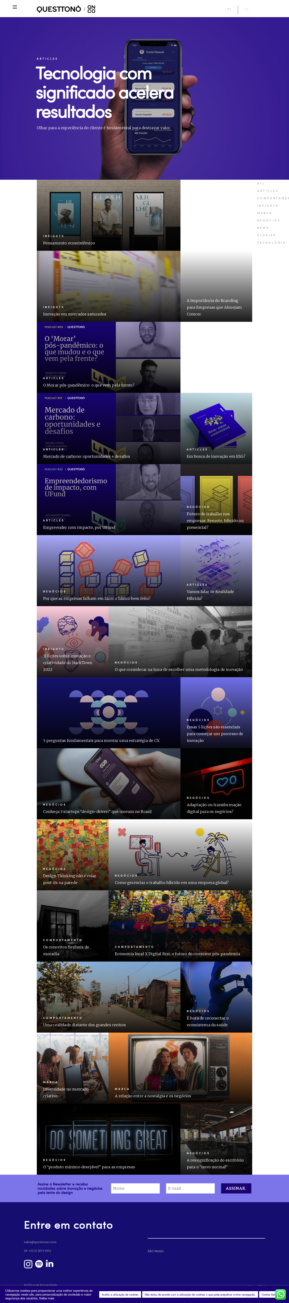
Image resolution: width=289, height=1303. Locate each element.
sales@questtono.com (40, 1242)
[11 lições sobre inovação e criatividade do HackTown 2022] (73, 641)
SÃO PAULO (156, 1251)
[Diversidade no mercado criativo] (73, 1068)
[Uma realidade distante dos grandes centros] (108, 997)
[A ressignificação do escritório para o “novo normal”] (216, 1139)
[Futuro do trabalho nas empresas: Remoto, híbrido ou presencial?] (216, 499)
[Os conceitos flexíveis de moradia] (73, 925)
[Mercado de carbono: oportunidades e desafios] (108, 428)
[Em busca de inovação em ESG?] (216, 428)
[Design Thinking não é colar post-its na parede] (73, 854)
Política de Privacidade (40, 1285)
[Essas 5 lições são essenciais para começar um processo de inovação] (216, 712)
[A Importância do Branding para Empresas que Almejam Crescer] (216, 286)
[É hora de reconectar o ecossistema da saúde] (216, 997)
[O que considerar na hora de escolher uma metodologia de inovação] (180, 641)
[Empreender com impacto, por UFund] (108, 499)
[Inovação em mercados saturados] (108, 286)
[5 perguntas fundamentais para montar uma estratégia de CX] (108, 712)
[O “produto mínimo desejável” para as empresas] (108, 1139)
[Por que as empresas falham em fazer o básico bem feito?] (108, 570)
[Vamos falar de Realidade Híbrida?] (216, 570)
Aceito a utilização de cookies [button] (120, 1294)
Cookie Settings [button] (271, 1294)
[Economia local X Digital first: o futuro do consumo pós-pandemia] (180, 925)
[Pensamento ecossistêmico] (108, 215)
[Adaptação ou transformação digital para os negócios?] (216, 783)
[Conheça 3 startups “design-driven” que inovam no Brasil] (108, 783)
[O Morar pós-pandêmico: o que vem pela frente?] (108, 357)
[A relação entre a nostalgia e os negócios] (180, 1068)
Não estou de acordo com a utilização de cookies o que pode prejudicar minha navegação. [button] (200, 1294)
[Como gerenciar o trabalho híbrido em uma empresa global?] (180, 854)
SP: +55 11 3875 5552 (37, 1251)
